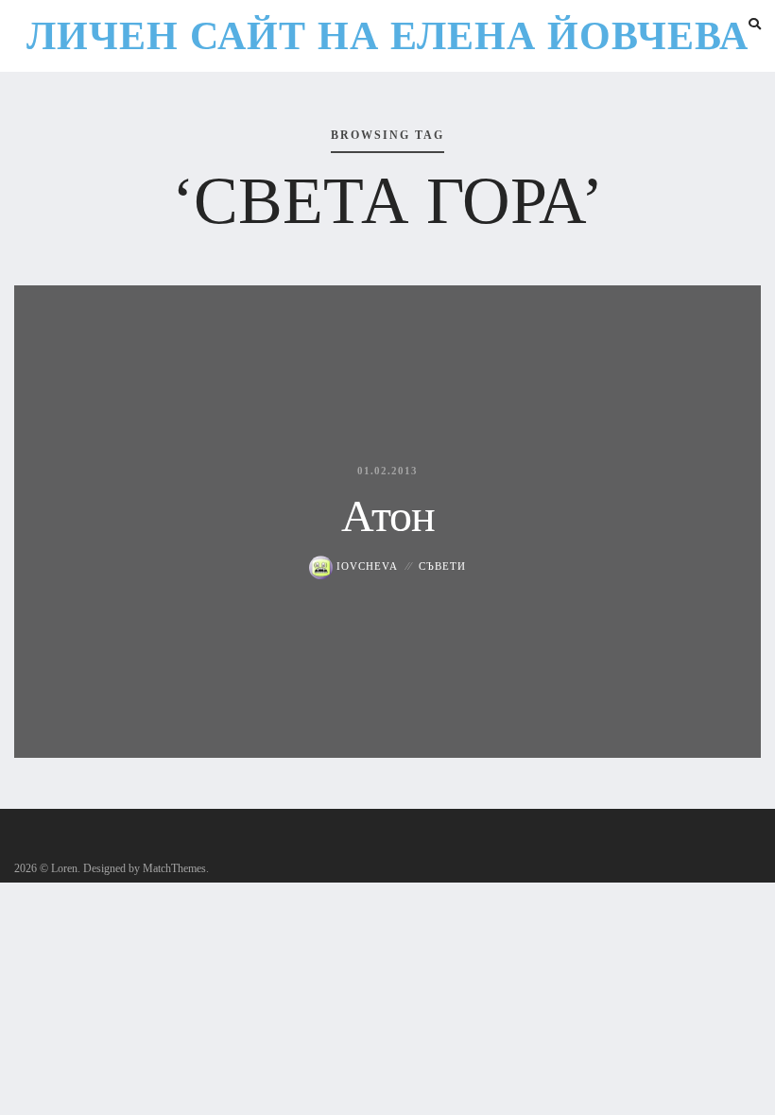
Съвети (442, 566)
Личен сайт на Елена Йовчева (387, 36)
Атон (388, 515)
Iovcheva (365, 566)
